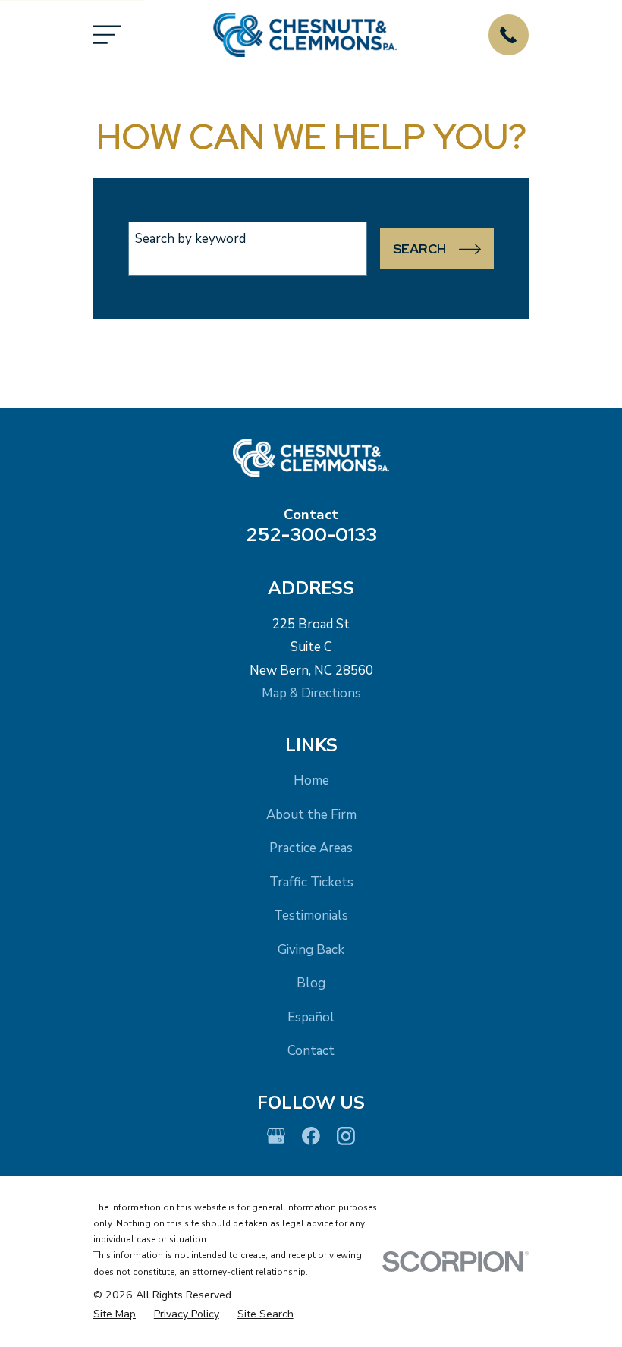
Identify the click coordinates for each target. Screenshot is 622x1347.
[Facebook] (311, 1136)
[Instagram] (346, 1136)
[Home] (304, 35)
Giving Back (311, 949)
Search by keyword (190, 238)
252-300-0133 (311, 534)
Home (311, 780)
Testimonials (311, 915)
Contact (311, 1050)
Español (311, 1017)
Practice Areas (311, 848)
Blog (311, 983)
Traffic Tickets (311, 882)
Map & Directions (311, 693)
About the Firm (311, 814)
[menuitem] (114, 1314)
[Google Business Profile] (276, 1136)
